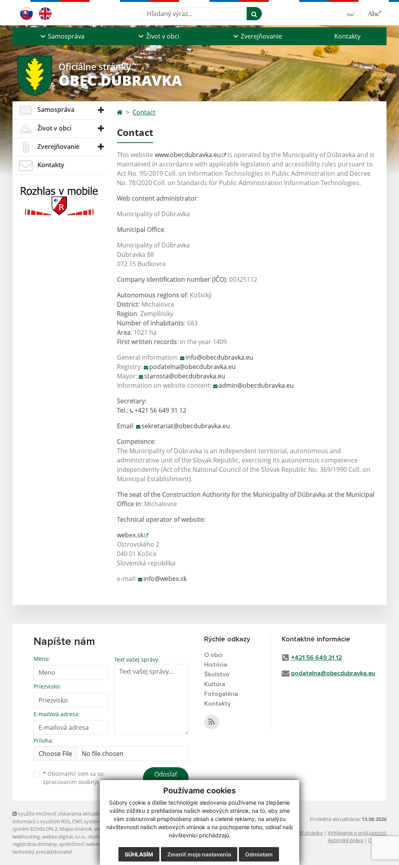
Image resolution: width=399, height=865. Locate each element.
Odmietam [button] (259, 854)
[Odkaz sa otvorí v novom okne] (211, 722)
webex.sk (130, 535)
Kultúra (214, 684)
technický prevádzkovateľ (42, 851)
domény (97, 836)
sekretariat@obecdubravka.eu (185, 426)
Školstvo (217, 674)
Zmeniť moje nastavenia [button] (199, 854)
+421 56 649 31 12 (160, 410)
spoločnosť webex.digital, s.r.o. (94, 843)
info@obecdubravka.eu (219, 357)
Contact (143, 112)
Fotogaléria (221, 694)
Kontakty (347, 36)
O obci (213, 655)
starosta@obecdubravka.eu (184, 376)
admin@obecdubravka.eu (256, 385)
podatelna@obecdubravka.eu (192, 366)
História (215, 665)
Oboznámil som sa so (82, 778)
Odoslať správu (165, 779)
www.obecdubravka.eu (188, 154)
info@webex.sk (165, 578)
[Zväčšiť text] (374, 12)
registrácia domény (34, 843)
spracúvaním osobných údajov (82, 782)
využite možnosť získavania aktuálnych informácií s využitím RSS (60, 817)
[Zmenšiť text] (353, 13)
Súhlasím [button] (139, 854)
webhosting (26, 836)
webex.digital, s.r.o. (64, 836)
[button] (61, 36)
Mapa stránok (76, 828)
